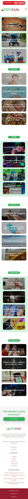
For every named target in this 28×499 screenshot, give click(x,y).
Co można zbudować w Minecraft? (14, 175)
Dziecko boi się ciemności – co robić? (14, 297)
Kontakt (14, 449)
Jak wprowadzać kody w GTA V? (14, 148)
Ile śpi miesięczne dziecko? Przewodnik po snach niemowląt (14, 106)
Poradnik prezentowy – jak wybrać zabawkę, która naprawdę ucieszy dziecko (13, 56)
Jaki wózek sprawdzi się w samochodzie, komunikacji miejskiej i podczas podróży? (13, 40)
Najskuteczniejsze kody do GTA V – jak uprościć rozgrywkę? (14, 161)
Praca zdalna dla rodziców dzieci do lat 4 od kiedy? (14, 324)
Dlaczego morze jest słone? (14, 241)
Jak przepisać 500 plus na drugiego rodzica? (14, 475)
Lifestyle (14, 205)
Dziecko (14, 69)
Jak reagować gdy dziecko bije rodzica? (14, 310)
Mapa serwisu (14, 493)
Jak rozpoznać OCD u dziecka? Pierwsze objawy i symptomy (14, 228)
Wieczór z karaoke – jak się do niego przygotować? (14, 350)
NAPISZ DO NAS (14, 419)
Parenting (14, 273)
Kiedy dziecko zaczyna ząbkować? (14, 79)
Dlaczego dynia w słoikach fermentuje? (14, 254)
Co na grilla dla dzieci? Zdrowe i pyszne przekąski (14, 119)
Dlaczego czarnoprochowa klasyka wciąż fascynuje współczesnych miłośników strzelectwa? (13, 24)
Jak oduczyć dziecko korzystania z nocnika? (14, 284)
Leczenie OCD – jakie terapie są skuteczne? (14, 214)
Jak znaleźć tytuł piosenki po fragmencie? (14, 377)
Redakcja (14, 447)
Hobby (14, 137)
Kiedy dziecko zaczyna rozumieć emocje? (14, 92)
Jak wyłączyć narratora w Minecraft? (14, 188)
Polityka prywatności (14, 490)
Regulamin (14, 497)
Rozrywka (14, 340)
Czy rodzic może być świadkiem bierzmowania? (14, 483)
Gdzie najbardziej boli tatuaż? (14, 473)
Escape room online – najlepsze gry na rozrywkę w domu (14, 363)
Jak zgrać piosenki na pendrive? (14, 390)
